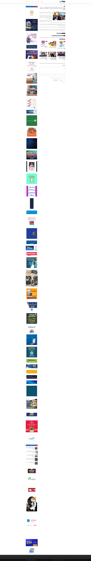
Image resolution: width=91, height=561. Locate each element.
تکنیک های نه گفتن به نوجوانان (52, 47)
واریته (35, 1)
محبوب (34, 445)
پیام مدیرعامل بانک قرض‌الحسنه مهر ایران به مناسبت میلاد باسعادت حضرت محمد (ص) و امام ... (30, 448)
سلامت (32, 1)
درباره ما (29, 1)
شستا (55, 35)
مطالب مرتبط (64, 39)
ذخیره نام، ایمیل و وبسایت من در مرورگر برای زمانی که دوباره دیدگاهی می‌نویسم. (57, 77)
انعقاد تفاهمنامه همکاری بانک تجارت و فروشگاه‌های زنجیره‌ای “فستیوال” (61, 58)
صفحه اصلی (42, 1)
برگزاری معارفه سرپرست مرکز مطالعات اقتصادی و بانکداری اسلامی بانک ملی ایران (53, 59)
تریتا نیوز (57, 35)
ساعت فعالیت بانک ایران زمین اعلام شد (43, 47)
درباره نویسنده (61, 39)
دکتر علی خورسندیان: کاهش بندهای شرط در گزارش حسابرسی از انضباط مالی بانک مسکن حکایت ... (30, 459)
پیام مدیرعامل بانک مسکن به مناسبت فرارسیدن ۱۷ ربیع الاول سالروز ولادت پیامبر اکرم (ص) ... (30, 452)
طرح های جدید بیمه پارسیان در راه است (61, 48)
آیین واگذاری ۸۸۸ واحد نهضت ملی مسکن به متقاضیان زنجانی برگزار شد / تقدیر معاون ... (30, 455)
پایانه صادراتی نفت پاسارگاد (61, 35)
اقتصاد (38, 1)
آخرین (36, 445)
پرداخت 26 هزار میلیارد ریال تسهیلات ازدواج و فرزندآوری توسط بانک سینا (43, 58)
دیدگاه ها (31, 445)
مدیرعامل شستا (53, 35)
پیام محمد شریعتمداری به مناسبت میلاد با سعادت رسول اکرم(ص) (30, 462)
